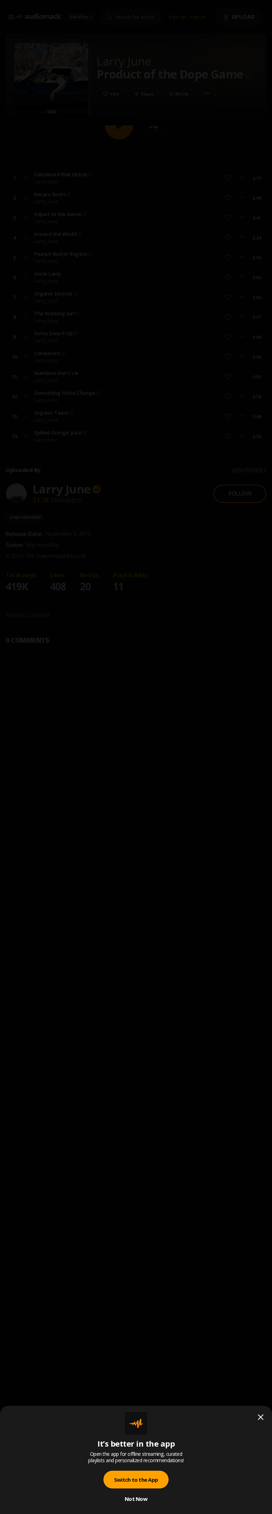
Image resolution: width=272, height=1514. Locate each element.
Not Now (136, 1498)
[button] (136, 757)
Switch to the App (136, 1479)
